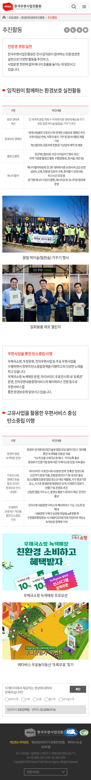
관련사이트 (33, 772)
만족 (27, 699)
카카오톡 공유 (86, 30)
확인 (78, 689)
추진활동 (52, 18)
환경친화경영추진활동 (33, 18)
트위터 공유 (73, 30)
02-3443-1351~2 (38, 757)
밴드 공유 (79, 30)
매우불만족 (68, 699)
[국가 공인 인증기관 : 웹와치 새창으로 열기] (84, 732)
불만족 (52, 699)
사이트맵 (45, 747)
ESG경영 (13, 18)
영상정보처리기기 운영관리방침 (48, 742)
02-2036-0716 (48, 710)
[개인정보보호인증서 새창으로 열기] (71, 732)
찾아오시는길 (75, 742)
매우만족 (13, 699)
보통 (39, 699)
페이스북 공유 (66, 30)
